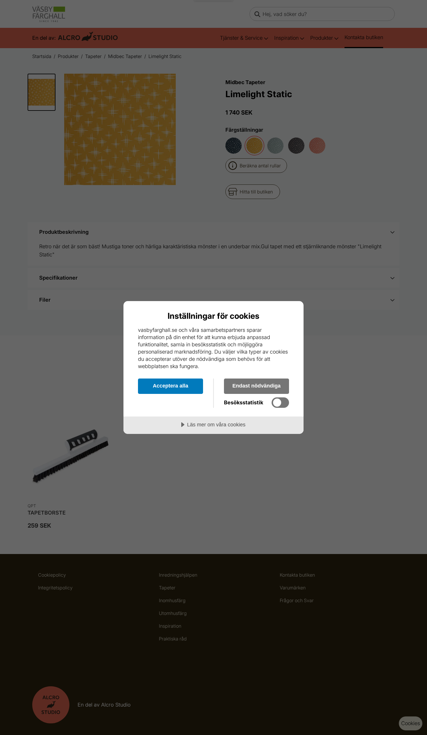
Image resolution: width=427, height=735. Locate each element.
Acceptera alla (170, 386)
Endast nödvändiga (256, 386)
